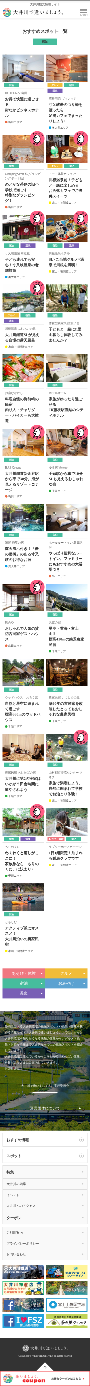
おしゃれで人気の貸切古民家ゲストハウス (22, 633)
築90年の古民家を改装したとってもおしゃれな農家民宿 (66, 709)
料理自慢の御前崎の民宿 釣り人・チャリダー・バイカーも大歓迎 (22, 410)
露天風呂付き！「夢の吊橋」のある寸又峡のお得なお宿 (22, 554)
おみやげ (66, 983)
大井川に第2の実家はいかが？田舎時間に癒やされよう (23, 784)
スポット (14, 1156)
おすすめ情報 (17, 1140)
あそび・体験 (24, 973)
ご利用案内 (14, 1232)
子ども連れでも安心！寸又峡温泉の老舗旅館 (22, 264)
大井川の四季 (16, 1184)
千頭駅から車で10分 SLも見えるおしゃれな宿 (66, 479)
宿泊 (24, 983)
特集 (10, 1172)
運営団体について (45, 1108)
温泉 (24, 993)
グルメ (66, 973)
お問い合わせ (16, 1254)
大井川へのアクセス (21, 1206)
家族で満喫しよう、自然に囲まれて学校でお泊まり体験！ (65, 788)
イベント (13, 1195)
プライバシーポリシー (22, 1243)
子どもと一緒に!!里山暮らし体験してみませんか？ (65, 334)
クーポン (14, 1218)
